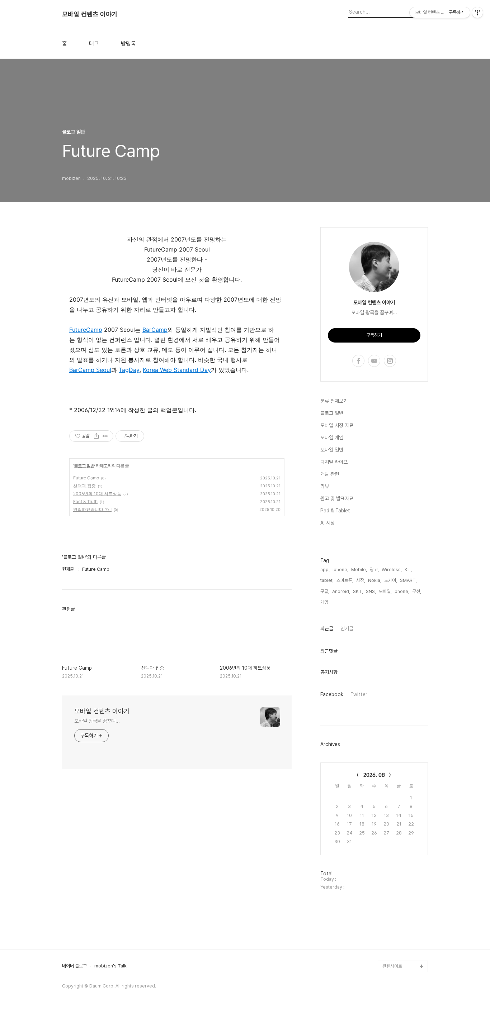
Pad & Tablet (335, 510)
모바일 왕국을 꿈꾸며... (97, 721)
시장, (360, 580)
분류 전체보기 (334, 401)
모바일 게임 (331, 437)
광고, (374, 569)
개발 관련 (329, 474)
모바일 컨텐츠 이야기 (89, 14)
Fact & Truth (85, 501)
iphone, (340, 569)
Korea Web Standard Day (177, 369)
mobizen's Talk (110, 965)
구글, (324, 591)
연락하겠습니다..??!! (92, 509)
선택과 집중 (84, 485)
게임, (324, 602)
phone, (402, 591)
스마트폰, (344, 580)
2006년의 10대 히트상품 (97, 493)
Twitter (358, 694)
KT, (408, 569)
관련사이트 (392, 966)
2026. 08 (374, 775)
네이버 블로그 (74, 965)
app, (325, 569)
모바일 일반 (331, 450)
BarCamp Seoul (90, 369)
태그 (94, 43)
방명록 (128, 43)
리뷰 (324, 486)
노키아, (390, 580)
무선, (416, 591)
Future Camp (86, 477)
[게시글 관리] (105, 436)
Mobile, (359, 569)
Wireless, (392, 569)
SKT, (358, 591)
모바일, (385, 591)
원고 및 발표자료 (336, 498)
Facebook (331, 694)
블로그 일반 (84, 465)
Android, (341, 591)
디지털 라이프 (334, 462)
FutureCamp (85, 329)
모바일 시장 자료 (336, 425)
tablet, (327, 580)
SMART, (408, 580)
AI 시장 (327, 523)
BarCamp (155, 329)
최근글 (326, 628)
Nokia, (374, 580)
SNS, (371, 591)
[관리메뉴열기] (477, 12)
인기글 (346, 628)
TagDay (129, 369)
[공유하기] (96, 436)
